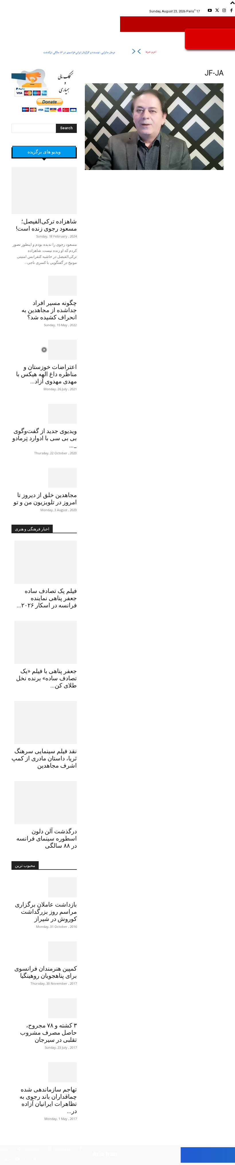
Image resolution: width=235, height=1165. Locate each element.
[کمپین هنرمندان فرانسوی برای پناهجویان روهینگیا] (44, 951)
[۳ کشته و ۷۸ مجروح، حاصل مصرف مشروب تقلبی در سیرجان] (44, 1008)
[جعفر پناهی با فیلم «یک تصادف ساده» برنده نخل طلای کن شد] (44, 642)
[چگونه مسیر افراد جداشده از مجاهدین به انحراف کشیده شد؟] (44, 286)
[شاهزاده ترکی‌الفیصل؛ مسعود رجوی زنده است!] (44, 190)
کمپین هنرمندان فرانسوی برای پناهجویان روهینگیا (45, 972)
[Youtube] (209, 11)
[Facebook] (231, 11)
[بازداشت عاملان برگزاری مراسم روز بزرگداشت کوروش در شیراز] (44, 887)
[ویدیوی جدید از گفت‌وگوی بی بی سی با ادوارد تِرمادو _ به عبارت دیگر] (44, 414)
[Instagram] (224, 11)
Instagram (31, 1150)
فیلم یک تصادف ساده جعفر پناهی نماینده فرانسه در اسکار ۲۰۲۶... (47, 598)
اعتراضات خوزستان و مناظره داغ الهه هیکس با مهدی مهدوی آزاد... (46, 374)
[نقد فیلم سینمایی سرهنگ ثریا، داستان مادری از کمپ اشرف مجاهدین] (44, 722)
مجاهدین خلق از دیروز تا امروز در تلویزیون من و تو (45, 499)
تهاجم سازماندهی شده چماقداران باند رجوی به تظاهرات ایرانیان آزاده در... (48, 1100)
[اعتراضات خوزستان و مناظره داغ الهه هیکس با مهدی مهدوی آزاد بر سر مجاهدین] (44, 350)
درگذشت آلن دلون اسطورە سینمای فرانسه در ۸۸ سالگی (46, 838)
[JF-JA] (154, 169)
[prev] (138, 52)
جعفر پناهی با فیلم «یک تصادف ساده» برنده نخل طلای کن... (46, 678)
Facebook (62, 1150)
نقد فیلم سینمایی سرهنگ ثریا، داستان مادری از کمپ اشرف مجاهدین (44, 758)
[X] (216, 11)
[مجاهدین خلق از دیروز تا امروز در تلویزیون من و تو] (44, 478)
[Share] (18, 1150)
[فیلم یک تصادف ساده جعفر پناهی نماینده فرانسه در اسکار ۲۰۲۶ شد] (44, 562)
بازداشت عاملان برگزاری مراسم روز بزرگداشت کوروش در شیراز (46, 911)
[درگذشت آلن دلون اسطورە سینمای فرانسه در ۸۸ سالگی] (44, 802)
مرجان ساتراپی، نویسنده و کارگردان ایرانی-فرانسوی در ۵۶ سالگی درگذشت (79, 52)
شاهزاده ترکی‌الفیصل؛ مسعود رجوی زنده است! (46, 225)
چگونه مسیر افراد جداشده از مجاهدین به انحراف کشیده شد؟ (49, 310)
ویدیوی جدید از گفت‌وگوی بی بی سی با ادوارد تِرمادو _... (44, 438)
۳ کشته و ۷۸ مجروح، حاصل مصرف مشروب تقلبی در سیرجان (48, 1032)
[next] (133, 52)
